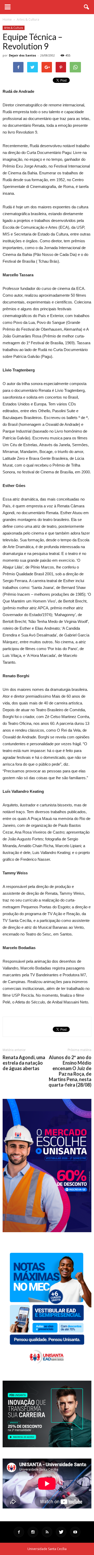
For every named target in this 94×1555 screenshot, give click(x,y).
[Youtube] (75, 1532)
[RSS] (47, 1532)
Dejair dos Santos (22, 55)
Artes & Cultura (13, 28)
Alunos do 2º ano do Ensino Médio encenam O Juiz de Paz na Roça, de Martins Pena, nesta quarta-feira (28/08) (70, 1071)
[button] (86, 7)
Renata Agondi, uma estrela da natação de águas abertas (24, 1063)
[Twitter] (61, 1532)
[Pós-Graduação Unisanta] (47, 1446)
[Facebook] (19, 1532)
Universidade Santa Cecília (47, 1549)
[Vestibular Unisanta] (47, 1231)
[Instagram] (33, 1532)
